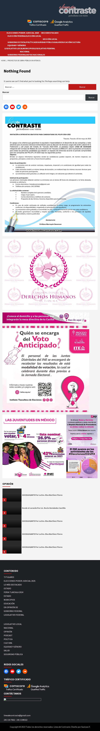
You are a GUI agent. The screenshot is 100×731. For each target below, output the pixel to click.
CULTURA (76, 42)
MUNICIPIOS (28, 48)
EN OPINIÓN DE (11, 607)
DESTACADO (52, 32)
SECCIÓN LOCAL (50, 39)
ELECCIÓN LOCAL (33, 36)
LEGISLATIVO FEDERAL (44, 48)
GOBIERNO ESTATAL (17, 42)
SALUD (57, 42)
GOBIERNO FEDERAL (17, 54)
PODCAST (8, 635)
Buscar (5, 92)
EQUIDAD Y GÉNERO (17, 45)
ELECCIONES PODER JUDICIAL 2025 (23, 32)
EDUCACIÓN (66, 42)
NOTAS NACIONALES (35, 54)
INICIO (44, 32)
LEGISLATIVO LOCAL (13, 48)
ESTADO (7, 588)
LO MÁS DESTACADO (13, 584)
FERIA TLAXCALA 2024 (13, 592)
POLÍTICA (30, 42)
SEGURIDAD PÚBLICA (44, 42)
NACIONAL (25, 51)
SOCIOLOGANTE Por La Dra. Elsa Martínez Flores (42, 495)
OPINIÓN (8, 631)
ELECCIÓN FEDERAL (17, 36)
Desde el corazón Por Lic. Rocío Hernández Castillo (44, 508)
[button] (34, 446)
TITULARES (9, 577)
